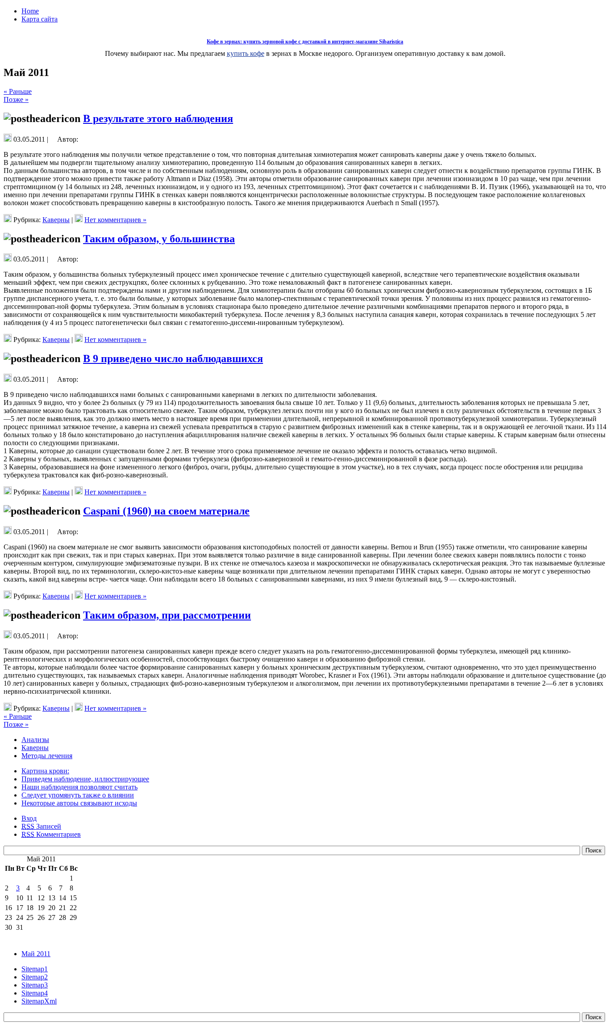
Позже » (16, 99)
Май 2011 (35, 953)
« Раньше (18, 91)
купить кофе (245, 53)
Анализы (35, 739)
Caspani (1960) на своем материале (166, 511)
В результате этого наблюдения (158, 118)
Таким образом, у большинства (159, 239)
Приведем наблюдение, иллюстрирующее (85, 779)
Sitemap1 (34, 969)
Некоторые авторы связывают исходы (79, 803)
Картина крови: (45, 771)
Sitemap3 (34, 985)
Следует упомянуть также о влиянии (77, 795)
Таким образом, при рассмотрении (167, 615)
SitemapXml (39, 1001)
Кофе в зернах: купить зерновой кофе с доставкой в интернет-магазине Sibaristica (305, 41)
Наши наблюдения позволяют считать (79, 787)
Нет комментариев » (115, 220)
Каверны (56, 220)
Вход (29, 818)
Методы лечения (46, 755)
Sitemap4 (34, 993)
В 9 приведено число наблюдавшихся (173, 358)
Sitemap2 (34, 977)
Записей (41, 826)
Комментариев (51, 834)
